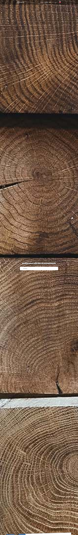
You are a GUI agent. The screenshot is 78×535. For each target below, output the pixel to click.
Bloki (50, 2)
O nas (53, 2)
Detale (42, 2)
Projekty (46, 2)
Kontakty (56, 2)
